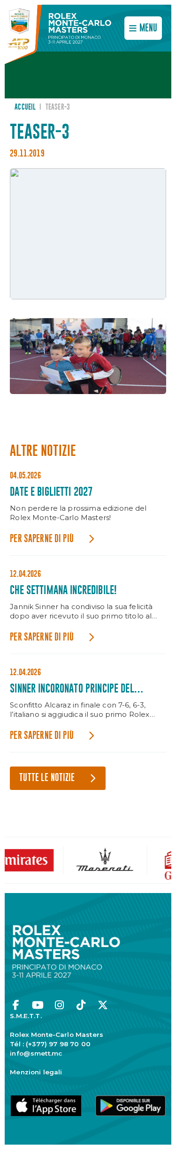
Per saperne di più (42, 539)
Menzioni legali (36, 1072)
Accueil (25, 107)
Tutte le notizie (47, 778)
